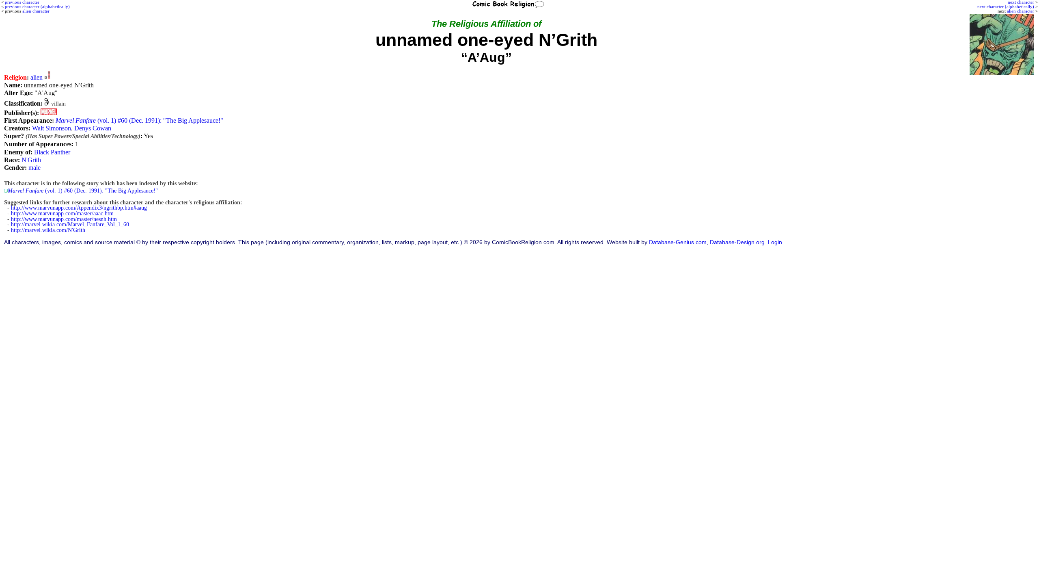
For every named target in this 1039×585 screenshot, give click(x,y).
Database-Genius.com (678, 242)
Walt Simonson (51, 128)
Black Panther (52, 152)
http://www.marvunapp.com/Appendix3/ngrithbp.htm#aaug (79, 208)
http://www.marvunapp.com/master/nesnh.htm (64, 219)
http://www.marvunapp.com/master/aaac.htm (62, 213)
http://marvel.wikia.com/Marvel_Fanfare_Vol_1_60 (70, 224)
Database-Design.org (737, 242)
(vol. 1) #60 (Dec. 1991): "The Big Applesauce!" (139, 120)
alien (36, 77)
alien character (1020, 11)
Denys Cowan (92, 128)
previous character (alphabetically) (37, 6)
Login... (777, 242)
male (34, 167)
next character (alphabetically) (1005, 6)
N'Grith (31, 159)
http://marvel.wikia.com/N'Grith (48, 230)
